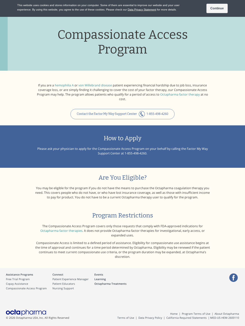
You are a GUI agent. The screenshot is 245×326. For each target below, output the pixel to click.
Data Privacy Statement (142, 9)
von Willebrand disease (95, 85)
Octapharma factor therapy (180, 94)
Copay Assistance (17, 283)
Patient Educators (63, 283)
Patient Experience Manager (70, 279)
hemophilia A (64, 85)
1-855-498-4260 (157, 114)
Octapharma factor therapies (61, 231)
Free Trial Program (18, 279)
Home (174, 313)
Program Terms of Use (196, 313)
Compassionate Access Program (26, 288)
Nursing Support (63, 288)
